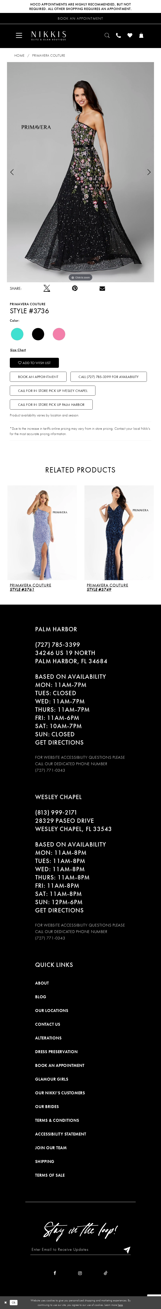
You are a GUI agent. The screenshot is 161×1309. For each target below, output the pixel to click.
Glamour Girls (51, 1079)
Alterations (48, 1038)
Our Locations (51, 1010)
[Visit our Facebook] (55, 1273)
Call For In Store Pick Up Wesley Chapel (53, 390)
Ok (14, 1302)
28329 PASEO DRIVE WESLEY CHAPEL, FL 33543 (73, 825)
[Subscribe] (126, 1249)
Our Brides (47, 1106)
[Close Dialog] (5, 1302)
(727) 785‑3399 (57, 645)
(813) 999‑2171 (56, 812)
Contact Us (47, 1024)
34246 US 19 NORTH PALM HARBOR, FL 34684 (71, 657)
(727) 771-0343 (50, 770)
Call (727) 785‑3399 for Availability (109, 376)
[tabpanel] (80, 172)
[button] (19, 36)
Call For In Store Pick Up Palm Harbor (51, 404)
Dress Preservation (56, 1051)
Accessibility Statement (60, 1134)
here (120, 1305)
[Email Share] (102, 288)
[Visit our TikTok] (105, 1273)
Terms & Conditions (57, 1120)
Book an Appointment (38, 376)
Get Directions (59, 743)
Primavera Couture (48, 55)
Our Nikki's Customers (60, 1093)
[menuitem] (19, 36)
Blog (40, 996)
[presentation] (42, 532)
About (42, 983)
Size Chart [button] (18, 350)
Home (19, 55)
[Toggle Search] (107, 36)
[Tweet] (47, 288)
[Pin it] (75, 288)
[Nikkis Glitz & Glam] (48, 35)
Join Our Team (51, 1147)
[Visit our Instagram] (80, 1273)
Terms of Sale (50, 1175)
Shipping (44, 1161)
